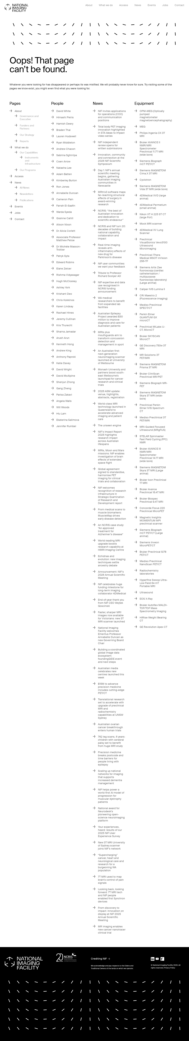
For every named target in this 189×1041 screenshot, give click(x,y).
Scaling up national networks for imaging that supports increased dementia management (110, 777)
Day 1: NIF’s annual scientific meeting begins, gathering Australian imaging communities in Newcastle (109, 178)
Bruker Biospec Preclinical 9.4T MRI (151, 500)
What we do (106, 5)
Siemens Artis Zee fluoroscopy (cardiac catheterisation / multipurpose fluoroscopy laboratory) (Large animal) (153, 275)
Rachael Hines (65, 312)
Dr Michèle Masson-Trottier (68, 248)
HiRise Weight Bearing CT (153, 619)
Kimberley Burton (66, 180)
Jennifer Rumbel (66, 426)
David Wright (64, 369)
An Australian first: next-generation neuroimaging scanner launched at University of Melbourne (111, 357)
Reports (24, 141)
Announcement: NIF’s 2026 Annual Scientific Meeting (111, 575)
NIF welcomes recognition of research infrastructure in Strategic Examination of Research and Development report (112, 495)
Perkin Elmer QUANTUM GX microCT (148, 317)
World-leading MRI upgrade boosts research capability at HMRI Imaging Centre (111, 545)
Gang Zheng (63, 388)
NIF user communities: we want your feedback (111, 265)
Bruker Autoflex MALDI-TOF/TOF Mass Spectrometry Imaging (153, 608)
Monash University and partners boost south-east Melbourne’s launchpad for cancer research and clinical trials (111, 377)
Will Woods (62, 407)
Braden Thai (63, 130)
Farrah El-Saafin (65, 205)
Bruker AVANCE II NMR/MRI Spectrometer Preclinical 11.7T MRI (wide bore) (151, 148)
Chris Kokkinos (65, 300)
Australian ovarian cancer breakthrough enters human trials (110, 727)
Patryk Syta (62, 256)
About (88, 5)
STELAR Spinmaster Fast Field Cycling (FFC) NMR (153, 439)
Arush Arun (62, 338)
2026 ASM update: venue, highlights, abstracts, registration (111, 394)
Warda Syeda (64, 212)
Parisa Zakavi (64, 394)
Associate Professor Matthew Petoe (68, 238)
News (137, 5)
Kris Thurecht (64, 325)
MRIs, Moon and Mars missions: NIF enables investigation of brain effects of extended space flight (111, 456)
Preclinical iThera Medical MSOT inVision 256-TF (153, 258)
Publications (26, 200)
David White (63, 111)
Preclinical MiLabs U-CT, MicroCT (152, 328)
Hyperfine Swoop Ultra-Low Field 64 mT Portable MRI (153, 583)
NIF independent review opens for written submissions (110, 145)
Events (152, 5)
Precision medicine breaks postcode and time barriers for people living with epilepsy (110, 758)
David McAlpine (65, 375)
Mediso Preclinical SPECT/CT (151, 306)
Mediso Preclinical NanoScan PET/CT (151, 562)
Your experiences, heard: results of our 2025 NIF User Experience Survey (110, 831)
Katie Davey (63, 363)
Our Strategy (27, 135)
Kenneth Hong (65, 344)
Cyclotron (145, 179)
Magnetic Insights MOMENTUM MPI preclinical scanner (151, 520)
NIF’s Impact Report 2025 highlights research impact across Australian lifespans (110, 438)
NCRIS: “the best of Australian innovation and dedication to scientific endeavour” (110, 215)
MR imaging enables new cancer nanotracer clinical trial (111, 929)
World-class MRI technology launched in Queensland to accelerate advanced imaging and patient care (112, 411)
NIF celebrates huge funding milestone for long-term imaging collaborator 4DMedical (112, 589)
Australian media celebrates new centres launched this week (111, 673)
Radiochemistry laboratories (149, 572)
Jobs (165, 5)
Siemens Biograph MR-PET (153, 384)
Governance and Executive (29, 118)
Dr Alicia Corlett (65, 231)
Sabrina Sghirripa (66, 155)
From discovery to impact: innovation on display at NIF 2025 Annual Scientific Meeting (111, 914)
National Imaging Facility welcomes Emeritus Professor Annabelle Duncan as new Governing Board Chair (111, 635)
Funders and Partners (27, 127)
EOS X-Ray (146, 598)
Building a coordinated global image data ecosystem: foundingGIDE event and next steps (111, 656)
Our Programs (28, 170)
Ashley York (63, 287)
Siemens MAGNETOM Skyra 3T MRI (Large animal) (153, 470)
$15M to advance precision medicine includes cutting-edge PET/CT (111, 688)
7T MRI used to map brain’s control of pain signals (111, 880)
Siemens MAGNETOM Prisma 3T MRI (153, 366)
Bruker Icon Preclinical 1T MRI (153, 481)
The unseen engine (109, 425)
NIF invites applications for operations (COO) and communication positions (112, 115)
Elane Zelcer (63, 268)
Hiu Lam (61, 413)
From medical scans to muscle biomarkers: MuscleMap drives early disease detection (112, 514)
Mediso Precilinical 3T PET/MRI (153, 419)
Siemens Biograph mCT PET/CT (151, 162)
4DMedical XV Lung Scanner (151, 231)
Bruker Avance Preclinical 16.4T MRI (152, 491)
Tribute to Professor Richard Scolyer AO (109, 274)
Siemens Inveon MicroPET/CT (149, 544)
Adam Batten (64, 174)
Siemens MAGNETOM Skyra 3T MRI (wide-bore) (153, 395)
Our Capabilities (29, 152)
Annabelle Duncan (67, 193)
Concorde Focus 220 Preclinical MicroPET (152, 509)
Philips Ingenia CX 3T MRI (152, 134)
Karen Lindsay (64, 306)
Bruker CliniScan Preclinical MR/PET (151, 375)
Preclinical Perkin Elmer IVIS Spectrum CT (152, 408)
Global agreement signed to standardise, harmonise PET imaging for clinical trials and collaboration (111, 475)
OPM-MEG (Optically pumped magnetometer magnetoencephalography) (156, 115)
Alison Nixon (63, 224)
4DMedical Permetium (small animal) (153, 206)
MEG (142, 126)
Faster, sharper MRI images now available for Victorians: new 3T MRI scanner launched (111, 617)
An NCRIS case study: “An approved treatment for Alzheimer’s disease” (111, 529)
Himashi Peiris (65, 117)
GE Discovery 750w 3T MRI (153, 347)
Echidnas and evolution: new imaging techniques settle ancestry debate (111, 560)
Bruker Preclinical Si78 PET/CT (153, 553)
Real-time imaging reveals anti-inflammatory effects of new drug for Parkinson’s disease (111, 251)
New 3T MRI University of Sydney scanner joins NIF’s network (111, 845)
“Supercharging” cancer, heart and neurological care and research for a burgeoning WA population (111, 862)
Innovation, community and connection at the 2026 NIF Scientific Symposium (111, 159)
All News (24, 187)
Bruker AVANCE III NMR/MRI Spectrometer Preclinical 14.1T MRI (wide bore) (151, 455)
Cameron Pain (64, 199)
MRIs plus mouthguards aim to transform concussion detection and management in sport (111, 338)
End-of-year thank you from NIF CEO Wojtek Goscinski (111, 603)
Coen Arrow (63, 161)
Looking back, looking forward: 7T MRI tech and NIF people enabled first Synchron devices (111, 895)
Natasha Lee (63, 167)
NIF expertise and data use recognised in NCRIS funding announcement (111, 287)
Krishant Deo (64, 293)
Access (123, 5)
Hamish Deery (64, 123)
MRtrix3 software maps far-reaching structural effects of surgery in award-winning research (112, 198)
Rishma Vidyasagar (67, 275)
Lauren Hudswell (66, 136)
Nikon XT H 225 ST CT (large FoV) (153, 216)
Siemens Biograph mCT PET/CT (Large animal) (151, 533)
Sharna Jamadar (66, 331)
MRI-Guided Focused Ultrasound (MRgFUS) (152, 428)
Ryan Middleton (65, 142)
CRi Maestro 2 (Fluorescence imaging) (154, 297)
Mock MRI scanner (151, 223)
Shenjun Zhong (65, 382)
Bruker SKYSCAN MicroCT (150, 337)
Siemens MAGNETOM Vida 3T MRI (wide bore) (154, 187)
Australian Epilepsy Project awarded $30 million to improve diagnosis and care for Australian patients (111, 319)
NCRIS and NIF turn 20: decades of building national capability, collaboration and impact (112, 232)
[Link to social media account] (152, 958)
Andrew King (63, 350)
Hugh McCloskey (66, 281)
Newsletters (26, 194)
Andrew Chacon (65, 149)
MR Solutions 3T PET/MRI (149, 356)
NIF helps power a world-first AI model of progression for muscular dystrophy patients (111, 796)
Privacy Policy (169, 968)
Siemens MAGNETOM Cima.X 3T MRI (153, 172)
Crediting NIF (99, 958)
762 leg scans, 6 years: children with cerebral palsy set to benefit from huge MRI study (111, 741)
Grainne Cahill (64, 218)
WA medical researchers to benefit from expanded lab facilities (111, 302)
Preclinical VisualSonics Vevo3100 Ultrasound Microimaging (153, 244)
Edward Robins (65, 262)
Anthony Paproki (66, 356)
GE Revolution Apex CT (153, 627)
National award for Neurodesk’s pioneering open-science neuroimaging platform (111, 814)
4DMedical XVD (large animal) (153, 197)
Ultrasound (146, 592)
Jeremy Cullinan (66, 319)
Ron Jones (62, 186)
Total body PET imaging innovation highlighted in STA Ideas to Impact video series (112, 131)
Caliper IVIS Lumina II (152, 289)
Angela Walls (64, 401)
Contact (179, 5)
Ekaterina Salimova (67, 420)
